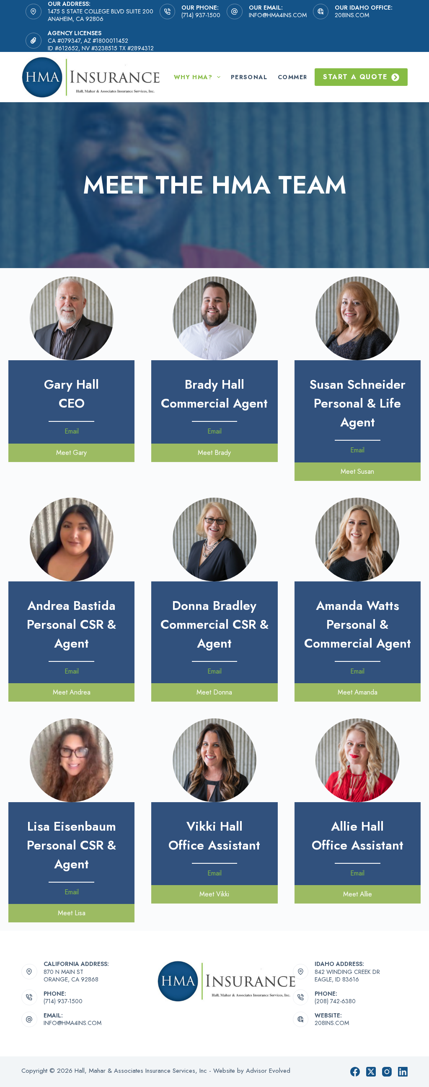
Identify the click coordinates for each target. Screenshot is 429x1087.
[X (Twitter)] (371, 1072)
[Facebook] (355, 1072)
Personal (249, 77)
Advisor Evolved (268, 1070)
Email (72, 431)
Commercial (300, 77)
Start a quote (355, 77)
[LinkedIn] (403, 1072)
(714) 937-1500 (200, 15)
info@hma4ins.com (278, 15)
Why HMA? (193, 77)
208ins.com (352, 15)
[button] (71, 453)
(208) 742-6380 (335, 1001)
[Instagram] (387, 1072)
